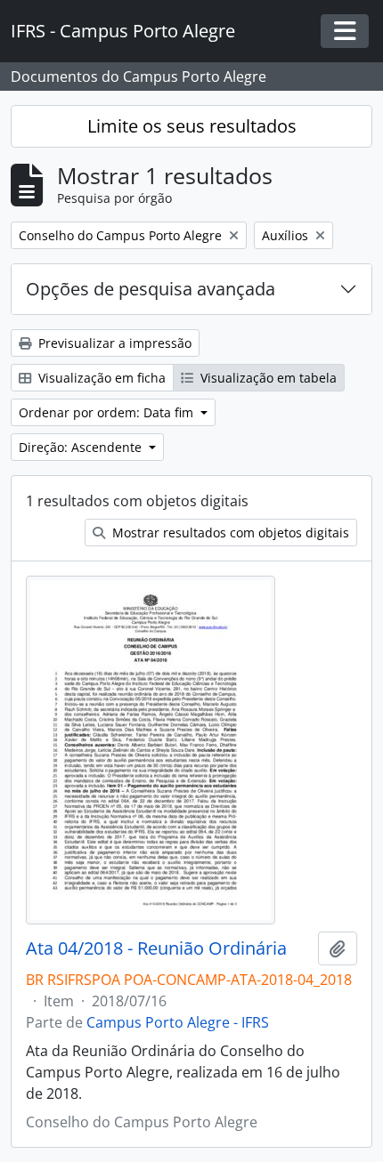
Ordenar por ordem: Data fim (108, 412)
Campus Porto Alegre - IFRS (177, 1022)
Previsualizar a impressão (113, 343)
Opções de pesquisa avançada (150, 289)
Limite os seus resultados (192, 126)
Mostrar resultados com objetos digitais (229, 532)
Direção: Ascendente (82, 447)
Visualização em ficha (100, 377)
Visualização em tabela (267, 377)
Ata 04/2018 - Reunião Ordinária (156, 948)
